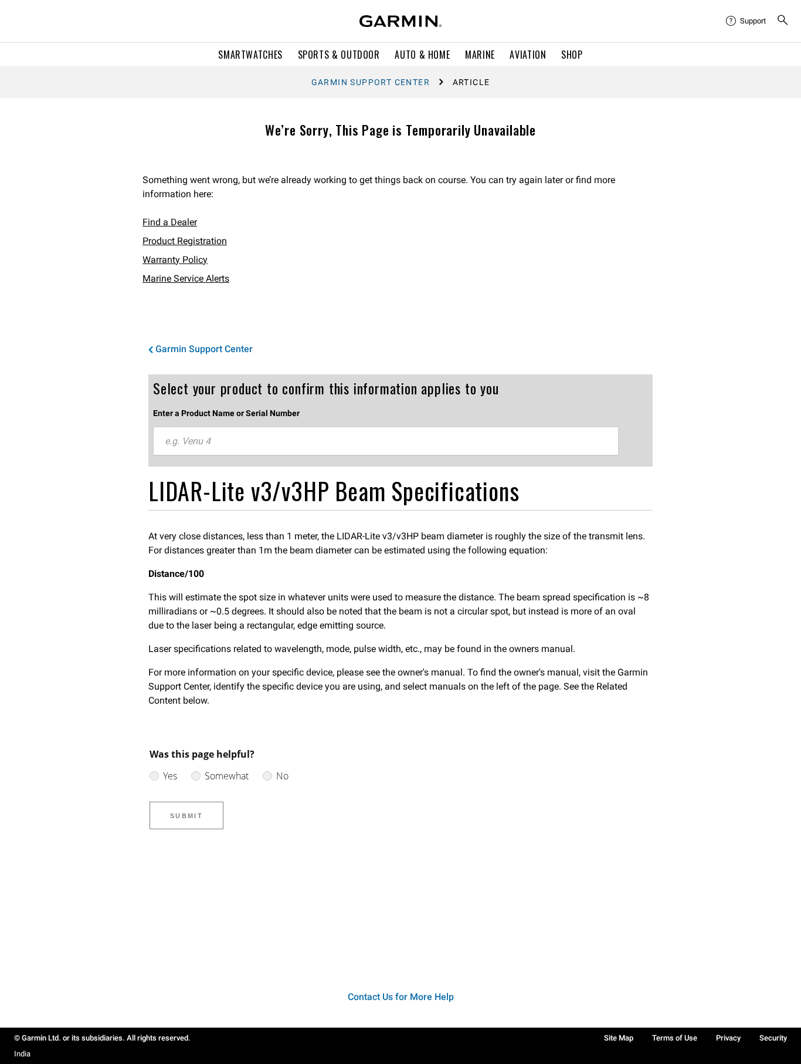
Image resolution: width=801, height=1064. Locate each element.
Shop (572, 55)
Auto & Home (422, 55)
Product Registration (184, 240)
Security (773, 1037)
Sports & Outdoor (339, 55)
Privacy (728, 1037)
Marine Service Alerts (185, 278)
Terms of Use (674, 1037)
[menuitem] (746, 21)
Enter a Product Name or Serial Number (226, 413)
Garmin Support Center (370, 82)
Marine (480, 55)
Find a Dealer (169, 222)
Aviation (528, 55)
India (22, 1053)
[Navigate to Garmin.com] (400, 21)
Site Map (618, 1037)
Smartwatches (250, 55)
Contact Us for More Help (401, 996)
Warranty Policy (175, 259)
